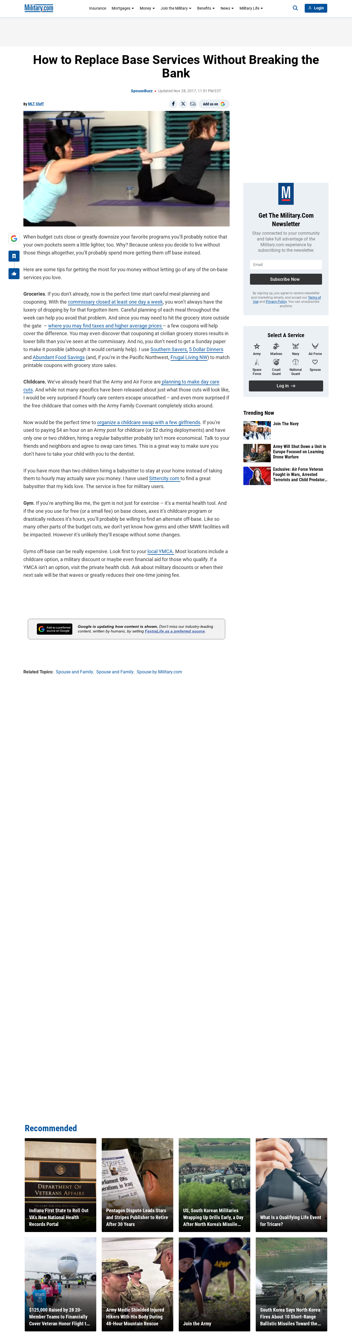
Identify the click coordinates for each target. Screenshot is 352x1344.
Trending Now (258, 413)
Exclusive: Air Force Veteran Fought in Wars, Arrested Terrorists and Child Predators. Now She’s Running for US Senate (300, 475)
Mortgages (121, 8)
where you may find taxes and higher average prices (105, 326)
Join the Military (174, 8)
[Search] (295, 8)
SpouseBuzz (142, 91)
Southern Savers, (169, 349)
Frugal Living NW (188, 357)
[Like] (14, 273)
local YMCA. (160, 551)
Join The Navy (286, 423)
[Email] (193, 104)
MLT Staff (36, 104)
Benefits (204, 8)
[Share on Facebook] (173, 104)
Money (145, 8)
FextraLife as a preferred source (175, 631)
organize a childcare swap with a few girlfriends (148, 422)
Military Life (249, 8)
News (225, 8)
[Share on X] (183, 104)
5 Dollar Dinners (206, 349)
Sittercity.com (164, 478)
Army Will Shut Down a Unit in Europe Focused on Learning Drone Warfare (299, 452)
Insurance (97, 8)
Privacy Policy (276, 302)
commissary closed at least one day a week (115, 302)
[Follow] (14, 256)
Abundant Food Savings (59, 357)
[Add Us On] (14, 238)
